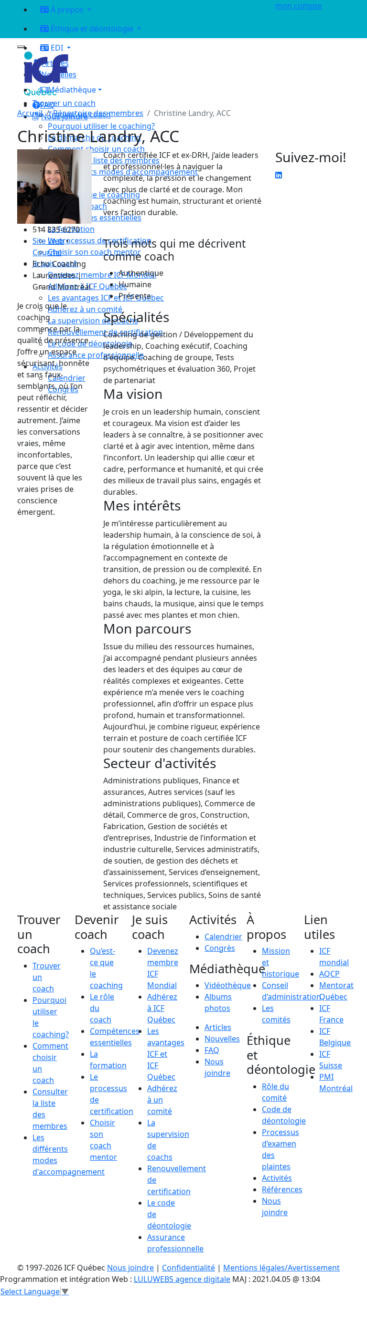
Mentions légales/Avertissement (281, 1267)
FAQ (212, 1050)
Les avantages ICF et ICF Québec (165, 1054)
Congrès (220, 948)
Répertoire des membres (98, 113)
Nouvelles (222, 1038)
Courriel (47, 252)
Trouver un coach (64, 103)
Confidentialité (188, 1267)
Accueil (30, 113)
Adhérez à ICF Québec (162, 1008)
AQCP (329, 973)
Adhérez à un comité (162, 1099)
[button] (148, 89)
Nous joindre (130, 1267)
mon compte (298, 5)
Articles (218, 1027)
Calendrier (223, 936)
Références (282, 1189)
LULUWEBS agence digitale (182, 1279)
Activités (277, 1178)
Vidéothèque (228, 985)
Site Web (48, 241)
